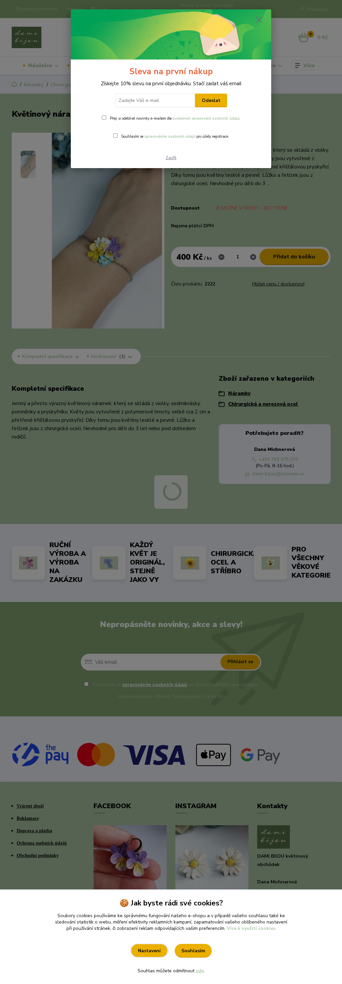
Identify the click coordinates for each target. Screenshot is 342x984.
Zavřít (171, 157)
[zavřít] (259, 19)
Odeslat (211, 100)
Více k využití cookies (251, 928)
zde (200, 971)
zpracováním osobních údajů (169, 136)
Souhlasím (193, 951)
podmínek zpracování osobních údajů (206, 118)
